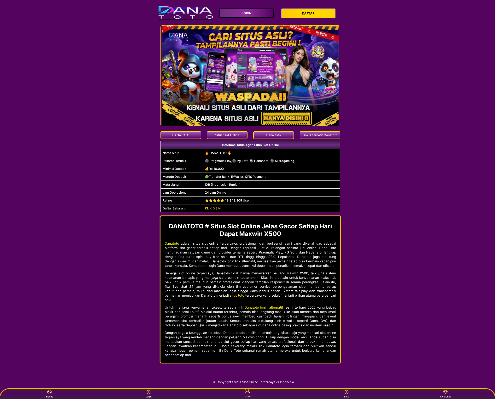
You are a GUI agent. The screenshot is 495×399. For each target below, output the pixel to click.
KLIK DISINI (213, 208)
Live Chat (445, 396)
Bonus (49, 396)
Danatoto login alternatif (264, 307)
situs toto (237, 295)
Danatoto (172, 243)
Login (149, 396)
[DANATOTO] (186, 12)
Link (346, 396)
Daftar (247, 397)
